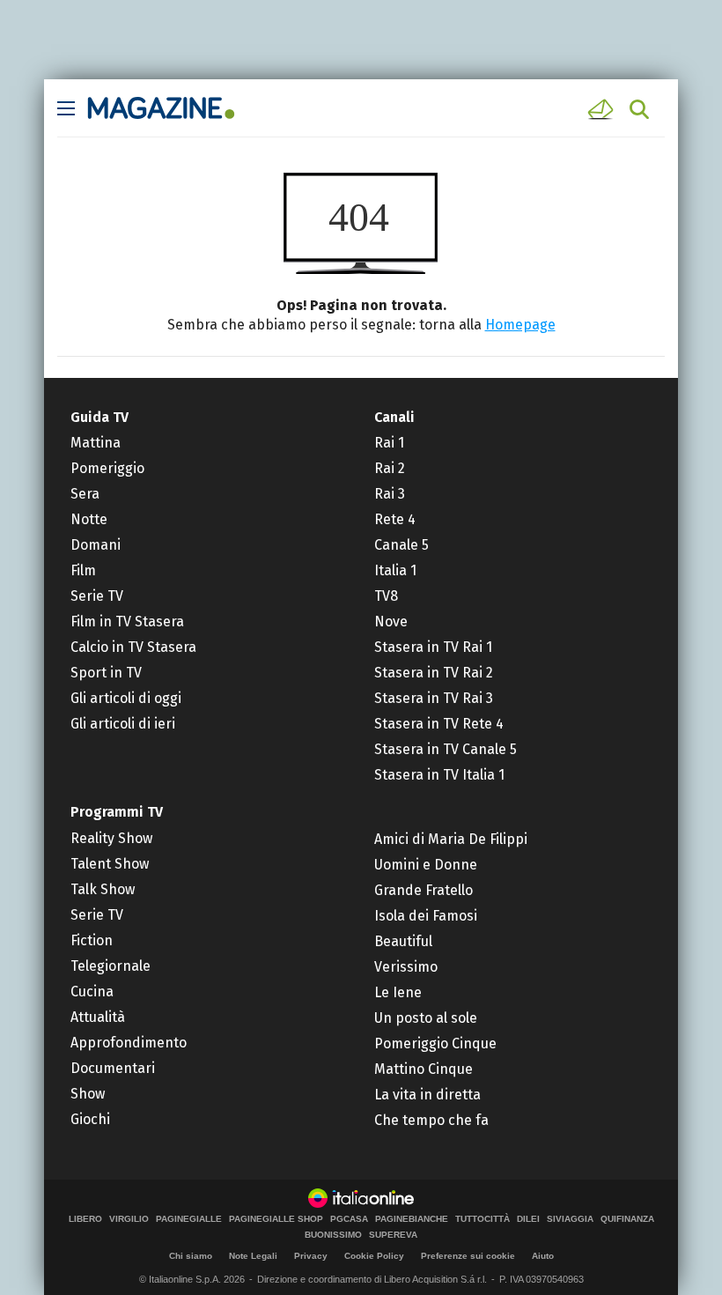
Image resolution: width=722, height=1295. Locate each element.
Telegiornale (110, 966)
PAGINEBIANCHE (411, 1219)
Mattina (95, 442)
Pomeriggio (107, 468)
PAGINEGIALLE (189, 1219)
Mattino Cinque (423, 1069)
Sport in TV (106, 672)
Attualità (97, 1017)
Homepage (520, 324)
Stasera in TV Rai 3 (433, 698)
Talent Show (109, 863)
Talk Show (102, 889)
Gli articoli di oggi (125, 698)
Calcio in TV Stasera (133, 647)
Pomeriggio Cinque (435, 1043)
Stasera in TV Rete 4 (439, 723)
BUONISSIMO (333, 1235)
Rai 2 (389, 468)
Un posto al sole (425, 1018)
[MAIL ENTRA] (603, 109)
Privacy (311, 1256)
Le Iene (398, 992)
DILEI (528, 1219)
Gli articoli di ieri (122, 723)
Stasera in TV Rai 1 (433, 647)
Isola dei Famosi (425, 915)
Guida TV (99, 417)
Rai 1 (389, 442)
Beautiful (403, 941)
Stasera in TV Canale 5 (445, 749)
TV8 (386, 596)
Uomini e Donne (425, 864)
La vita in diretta (427, 1094)
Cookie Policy (374, 1256)
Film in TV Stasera (127, 621)
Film (83, 570)
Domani (95, 544)
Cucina (92, 991)
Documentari (112, 1068)
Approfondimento (128, 1042)
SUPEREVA (393, 1235)
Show (87, 1093)
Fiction (91, 940)
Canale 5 (401, 544)
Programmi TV (116, 811)
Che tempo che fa (431, 1120)
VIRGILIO (129, 1219)
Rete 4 (395, 519)
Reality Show (111, 838)
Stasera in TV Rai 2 (433, 672)
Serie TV (96, 596)
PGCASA (349, 1219)
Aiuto (543, 1256)
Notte (88, 519)
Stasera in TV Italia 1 (439, 774)
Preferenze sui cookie (468, 1256)
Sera (84, 493)
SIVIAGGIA (570, 1219)
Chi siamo (190, 1256)
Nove (391, 621)
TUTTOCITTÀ (482, 1219)
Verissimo (406, 966)
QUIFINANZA (627, 1219)
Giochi (90, 1119)
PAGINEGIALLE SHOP (276, 1219)
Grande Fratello (423, 890)
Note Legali (253, 1256)
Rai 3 (389, 493)
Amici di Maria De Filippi (450, 839)
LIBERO (85, 1219)
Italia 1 (395, 570)
